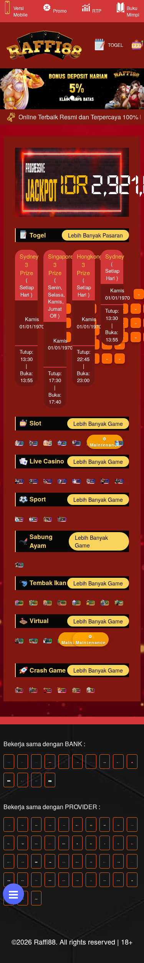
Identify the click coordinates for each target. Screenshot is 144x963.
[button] (11, 87)
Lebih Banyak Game (98, 423)
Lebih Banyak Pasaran (95, 235)
